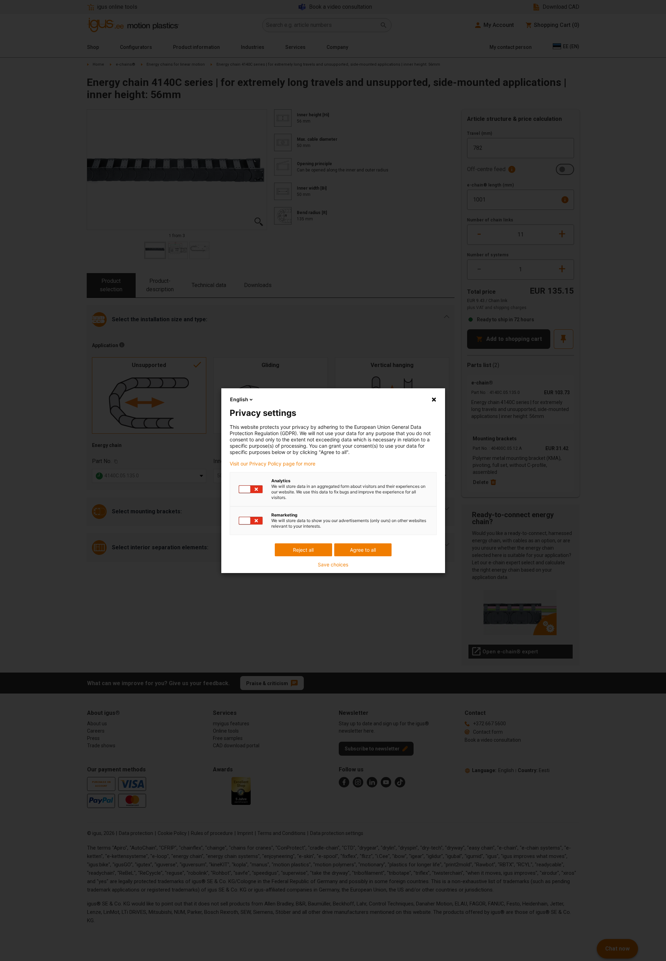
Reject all (303, 550)
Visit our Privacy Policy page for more (272, 464)
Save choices (333, 564)
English (239, 399)
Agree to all (363, 550)
